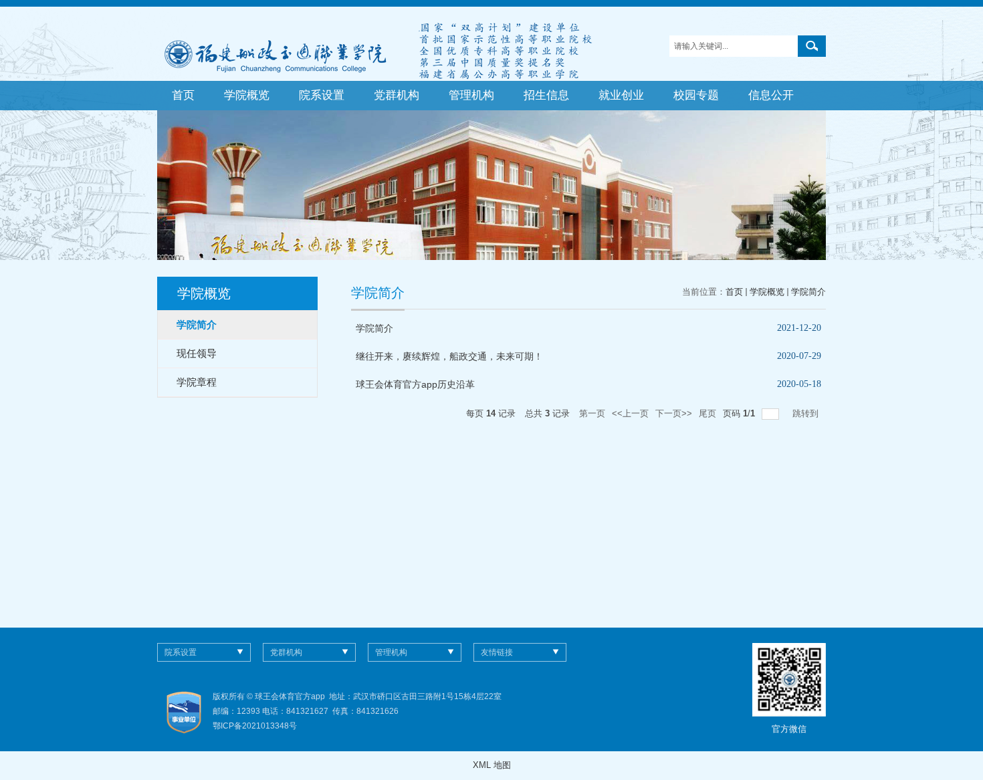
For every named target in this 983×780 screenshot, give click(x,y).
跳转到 (806, 413)
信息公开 (771, 95)
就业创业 (621, 95)
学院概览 (246, 95)
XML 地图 (492, 765)
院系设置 (321, 95)
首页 (183, 95)
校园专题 (696, 95)
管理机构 (471, 95)
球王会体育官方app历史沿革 (415, 384)
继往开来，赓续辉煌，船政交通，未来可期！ (449, 356)
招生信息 (546, 95)
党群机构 (396, 95)
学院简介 (808, 292)
